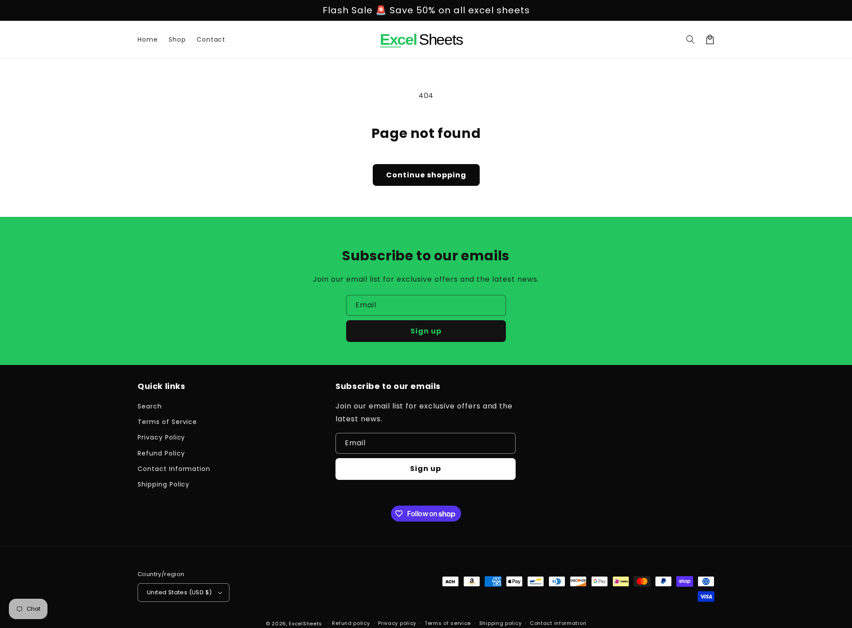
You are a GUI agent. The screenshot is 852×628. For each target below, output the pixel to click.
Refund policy (351, 623)
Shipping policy (500, 623)
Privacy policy (397, 623)
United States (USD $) (179, 592)
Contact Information (174, 468)
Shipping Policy (163, 484)
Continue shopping (426, 175)
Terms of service (448, 623)
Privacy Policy (161, 437)
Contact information (558, 623)
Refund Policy (161, 453)
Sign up (426, 331)
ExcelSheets (305, 623)
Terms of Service (167, 421)
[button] (690, 39)
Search (150, 406)
